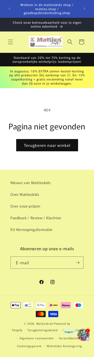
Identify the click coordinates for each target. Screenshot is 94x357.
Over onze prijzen (25, 206)
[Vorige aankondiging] (9, 8)
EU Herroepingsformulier (31, 229)
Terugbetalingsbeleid (42, 330)
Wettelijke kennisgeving (64, 346)
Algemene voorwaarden (37, 338)
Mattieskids (44, 323)
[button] (10, 42)
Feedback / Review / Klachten (35, 217)
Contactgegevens (29, 346)
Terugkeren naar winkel (47, 145)
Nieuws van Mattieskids (30, 182)
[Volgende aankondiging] (84, 8)
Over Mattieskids (24, 194)
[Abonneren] (77, 262)
